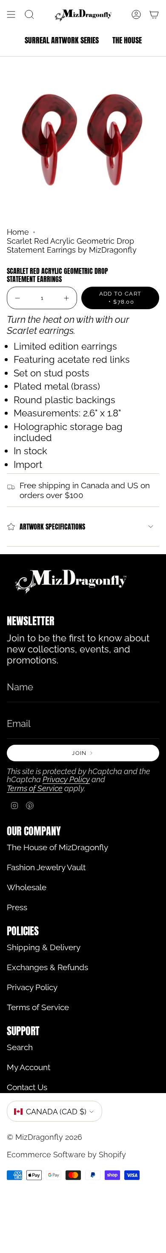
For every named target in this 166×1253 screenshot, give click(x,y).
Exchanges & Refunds (47, 967)
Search (20, 1047)
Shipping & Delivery (43, 947)
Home (18, 232)
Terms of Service (35, 788)
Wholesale (26, 887)
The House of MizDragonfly (57, 847)
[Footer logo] (71, 581)
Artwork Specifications (52, 526)
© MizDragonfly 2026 (44, 1137)
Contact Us (27, 1087)
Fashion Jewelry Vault (46, 867)
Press (17, 907)
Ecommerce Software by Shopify (66, 1154)
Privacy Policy (66, 779)
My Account (28, 1067)
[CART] (154, 14)
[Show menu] (11, 14)
